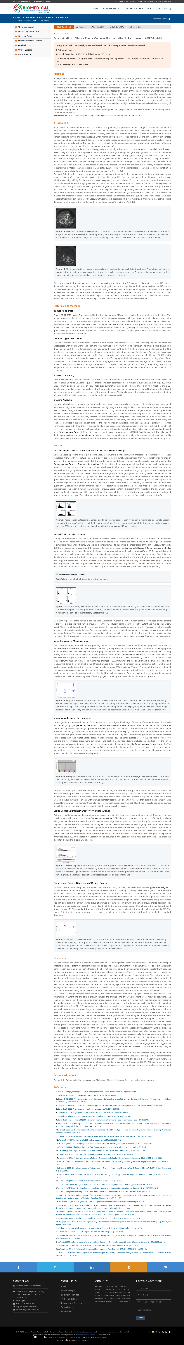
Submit (140, 1318)
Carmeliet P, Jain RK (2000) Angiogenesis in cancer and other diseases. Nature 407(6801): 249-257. (96, 1116)
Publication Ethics (112, 8)
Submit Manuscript (157, 8)
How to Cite (136, 27)
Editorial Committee (70, 1294)
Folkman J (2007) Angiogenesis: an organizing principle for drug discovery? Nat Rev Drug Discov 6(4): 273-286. (102, 1150)
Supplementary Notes (145, 744)
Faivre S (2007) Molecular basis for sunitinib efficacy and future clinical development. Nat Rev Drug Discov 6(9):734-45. (105, 1136)
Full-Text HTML (64, 27)
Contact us (66, 1311)
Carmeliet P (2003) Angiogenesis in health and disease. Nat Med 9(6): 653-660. (88, 1109)
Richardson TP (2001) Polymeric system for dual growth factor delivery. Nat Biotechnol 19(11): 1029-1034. (100, 1228)
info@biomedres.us (23, 1)
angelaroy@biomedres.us (27, 1309)
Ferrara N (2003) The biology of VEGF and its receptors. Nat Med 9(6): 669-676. (90, 1140)
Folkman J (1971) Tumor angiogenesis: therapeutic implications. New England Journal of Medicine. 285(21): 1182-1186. (105, 1143)
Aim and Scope (68, 1290)
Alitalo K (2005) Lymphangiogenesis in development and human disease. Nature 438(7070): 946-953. (98, 1091)
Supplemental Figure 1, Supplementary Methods (147, 548)
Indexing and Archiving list (73, 1303)
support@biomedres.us (26, 1306)
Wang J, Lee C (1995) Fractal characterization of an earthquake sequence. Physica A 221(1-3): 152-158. (99, 1245)
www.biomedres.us (102, 1337)
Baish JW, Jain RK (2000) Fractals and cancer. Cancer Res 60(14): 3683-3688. (87, 1095)
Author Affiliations (65, 50)
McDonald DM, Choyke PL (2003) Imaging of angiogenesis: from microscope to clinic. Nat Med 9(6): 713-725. (102, 1201)
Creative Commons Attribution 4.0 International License (64, 1337)
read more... (124, 1301)
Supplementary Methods (93, 435)
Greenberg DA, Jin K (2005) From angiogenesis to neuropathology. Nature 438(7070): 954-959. (96, 1154)
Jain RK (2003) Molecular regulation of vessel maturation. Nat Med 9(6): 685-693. (90, 1181)
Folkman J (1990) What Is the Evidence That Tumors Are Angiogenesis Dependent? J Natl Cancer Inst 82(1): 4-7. (102, 1147)
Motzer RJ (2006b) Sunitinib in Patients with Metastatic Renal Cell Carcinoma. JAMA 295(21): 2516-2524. (99, 1218)
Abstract (82, 27)
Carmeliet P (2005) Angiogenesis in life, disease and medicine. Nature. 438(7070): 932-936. (93, 1112)
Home (95, 8)
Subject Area (67, 1307)
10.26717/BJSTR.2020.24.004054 (74, 64)
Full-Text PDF (99, 27)
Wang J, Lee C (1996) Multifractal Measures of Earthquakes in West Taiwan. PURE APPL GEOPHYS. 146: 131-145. (103, 1249)
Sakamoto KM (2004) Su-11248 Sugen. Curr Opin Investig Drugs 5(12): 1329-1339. (91, 1232)
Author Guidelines (69, 1299)
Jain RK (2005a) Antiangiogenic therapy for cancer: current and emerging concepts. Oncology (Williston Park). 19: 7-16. (106, 1184)
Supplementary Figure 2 (159, 887)
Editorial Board (134, 8)
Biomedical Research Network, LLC (87, 1335)
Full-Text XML (118, 27)
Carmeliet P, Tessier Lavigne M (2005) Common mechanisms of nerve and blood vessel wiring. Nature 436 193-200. (103, 1120)
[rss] (166, 1332)
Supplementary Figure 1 (70, 432)
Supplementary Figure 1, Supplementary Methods (77, 464)
